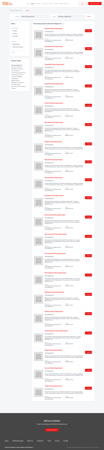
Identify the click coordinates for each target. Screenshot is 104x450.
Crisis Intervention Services (18, 72)
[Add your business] (52, 428)
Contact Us (45, 3)
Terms (49, 441)
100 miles (15, 36)
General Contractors (16, 67)
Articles (51, 3)
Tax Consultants (15, 70)
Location (54, 16)
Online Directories (17, 441)
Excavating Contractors (17, 74)
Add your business (63, 3)
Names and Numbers (26, 447)
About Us (38, 3)
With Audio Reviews (18, 47)
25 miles (15, 30)
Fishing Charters (15, 80)
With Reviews (16, 44)
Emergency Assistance (17, 68)
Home (27, 3)
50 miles (15, 33)
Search (32, 3)
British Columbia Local (15, 10)
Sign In (83, 3)
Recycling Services (16, 84)
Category (17, 16)
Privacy (57, 441)
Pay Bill (56, 3)
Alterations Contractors (17, 82)
